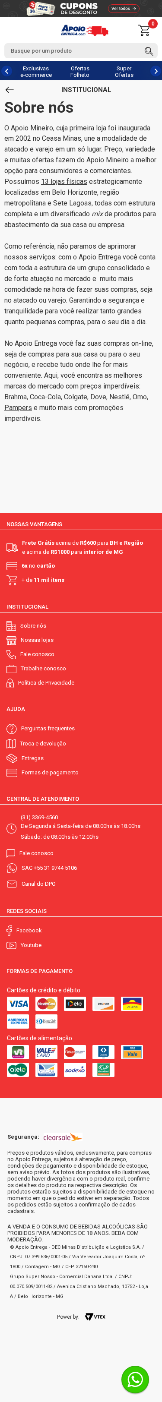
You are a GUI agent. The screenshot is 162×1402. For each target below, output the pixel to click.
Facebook (29, 930)
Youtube (31, 945)
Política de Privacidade (46, 682)
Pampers (18, 408)
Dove (98, 397)
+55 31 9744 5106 (55, 868)
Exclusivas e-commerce (36, 71)
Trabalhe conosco (43, 668)
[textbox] (81, 50)
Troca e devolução (43, 743)
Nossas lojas (37, 640)
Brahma (15, 397)
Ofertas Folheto (79, 71)
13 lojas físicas (64, 181)
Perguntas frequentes (48, 728)
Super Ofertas (124, 71)
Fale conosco (37, 654)
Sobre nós (33, 625)
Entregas (33, 758)
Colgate (75, 397)
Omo (140, 397)
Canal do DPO (39, 884)
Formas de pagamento (50, 772)
